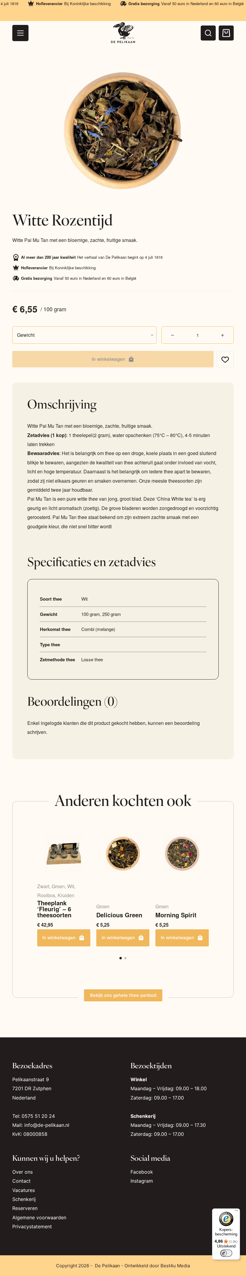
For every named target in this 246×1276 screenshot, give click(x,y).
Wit (84, 599)
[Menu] (20, 33)
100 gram (90, 614)
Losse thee (92, 659)
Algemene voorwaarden (39, 1217)
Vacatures (23, 1190)
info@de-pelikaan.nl (46, 1125)
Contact (21, 1181)
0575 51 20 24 (38, 1116)
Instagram (141, 1181)
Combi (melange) (98, 629)
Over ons (22, 1172)
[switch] (226, 1253)
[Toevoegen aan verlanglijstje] (225, 359)
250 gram (111, 614)
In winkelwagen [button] (59, 937)
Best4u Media (175, 1265)
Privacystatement (32, 1226)
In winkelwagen (108, 359)
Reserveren (25, 1208)
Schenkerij (24, 1199)
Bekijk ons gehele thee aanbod (123, 995)
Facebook (141, 1172)
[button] (120, 958)
